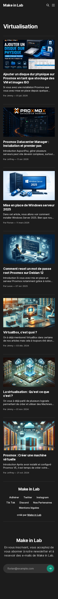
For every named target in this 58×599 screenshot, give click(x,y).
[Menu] (53, 5)
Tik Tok (10, 502)
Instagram (43, 497)
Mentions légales (29, 507)
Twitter (28, 497)
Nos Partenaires (42, 502)
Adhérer (14, 497)
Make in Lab (13, 5)
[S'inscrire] (50, 568)
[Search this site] (47, 5)
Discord (24, 502)
